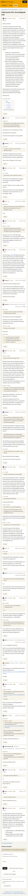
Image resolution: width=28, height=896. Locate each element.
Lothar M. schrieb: (6, 504)
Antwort (5, 113)
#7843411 (4, 686)
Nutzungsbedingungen (7, 893)
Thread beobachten (7, 843)
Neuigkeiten (4, 5)
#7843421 (23, 748)
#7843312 (4, 665)
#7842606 (23, 118)
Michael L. (7, 143)
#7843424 (4, 772)
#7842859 (23, 412)
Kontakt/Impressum (9, 892)
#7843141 (23, 548)
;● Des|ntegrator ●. (9, 746)
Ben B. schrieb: (6, 603)
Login (25, 1)
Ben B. (6, 573)
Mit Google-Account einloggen (10, 874)
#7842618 (4, 170)
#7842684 (23, 306)
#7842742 (4, 353)
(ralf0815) (10, 715)
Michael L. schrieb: (6, 226)
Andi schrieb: (5, 121)
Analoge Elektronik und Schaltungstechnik (9, 9)
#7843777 (4, 810)
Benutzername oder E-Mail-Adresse (10, 856)
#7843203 (23, 575)
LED (13, 91)
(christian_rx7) (13, 663)
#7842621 (23, 201)
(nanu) (11, 143)
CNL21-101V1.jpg (7, 109)
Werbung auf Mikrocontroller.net (19, 893)
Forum (15, 5)
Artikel (10, 5)
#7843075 (4, 469)
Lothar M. (7, 304)
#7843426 (4, 793)
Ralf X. (6, 715)
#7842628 (4, 252)
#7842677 (23, 280)
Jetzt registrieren (7, 886)
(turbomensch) (10, 18)
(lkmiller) (11, 304)
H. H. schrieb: (5, 173)
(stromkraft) (10, 573)
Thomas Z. (7, 280)
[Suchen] (21, 2)
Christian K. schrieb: (7, 689)
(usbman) (11, 280)
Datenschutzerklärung (18, 892)
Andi (6, 18)
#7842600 (4, 20)
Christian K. (7, 663)
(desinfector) (16, 746)
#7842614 (23, 143)
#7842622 (4, 223)
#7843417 (23, 715)
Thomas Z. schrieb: (6, 326)
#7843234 (23, 642)
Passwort (4, 861)
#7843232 (4, 600)
